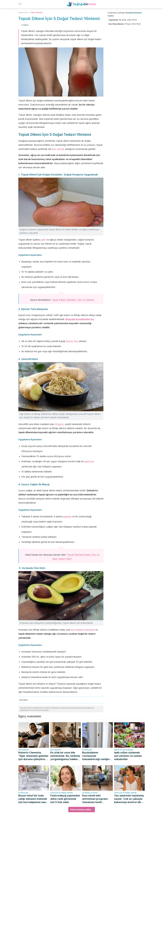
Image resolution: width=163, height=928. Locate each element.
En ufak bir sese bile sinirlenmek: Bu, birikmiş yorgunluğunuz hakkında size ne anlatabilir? (65, 756)
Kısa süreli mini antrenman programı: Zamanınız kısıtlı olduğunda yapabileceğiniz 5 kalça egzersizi (96, 799)
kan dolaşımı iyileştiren (83, 629)
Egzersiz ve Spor (89, 793)
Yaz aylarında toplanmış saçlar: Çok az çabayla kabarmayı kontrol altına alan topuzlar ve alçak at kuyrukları (129, 799)
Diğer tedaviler (37, 12)
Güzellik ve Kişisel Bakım (61, 793)
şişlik (43, 239)
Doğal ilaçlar (23, 12)
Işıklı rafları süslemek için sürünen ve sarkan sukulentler (128, 756)
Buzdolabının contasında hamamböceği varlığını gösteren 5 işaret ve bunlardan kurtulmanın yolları (96, 756)
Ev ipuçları (87, 750)
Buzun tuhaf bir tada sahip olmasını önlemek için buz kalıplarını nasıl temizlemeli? (32, 799)
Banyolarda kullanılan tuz (80, 319)
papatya (67, 516)
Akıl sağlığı (23, 750)
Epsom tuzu (72, 341)
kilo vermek (58, 149)
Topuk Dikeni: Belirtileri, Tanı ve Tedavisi (73, 299)
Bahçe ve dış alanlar (123, 750)
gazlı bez (89, 461)
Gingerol (59, 424)
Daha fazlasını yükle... (81, 809)
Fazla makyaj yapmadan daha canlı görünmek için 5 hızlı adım (65, 799)
